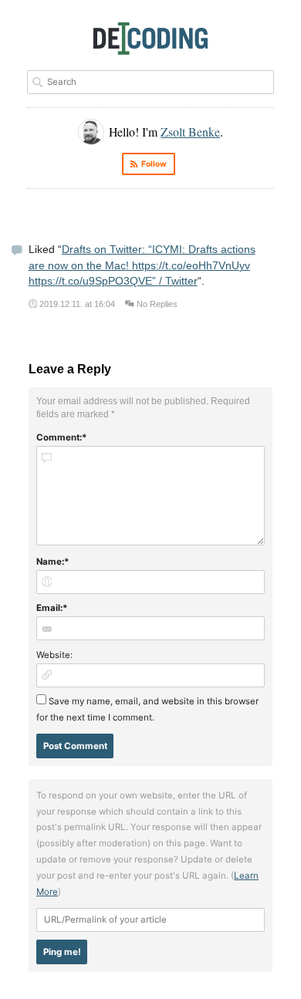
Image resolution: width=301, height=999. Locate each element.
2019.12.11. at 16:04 (77, 304)
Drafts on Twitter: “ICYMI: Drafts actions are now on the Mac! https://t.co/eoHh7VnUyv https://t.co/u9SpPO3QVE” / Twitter (142, 265)
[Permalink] (17, 251)
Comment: (59, 437)
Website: (54, 655)
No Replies (157, 304)
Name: (50, 561)
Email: (49, 607)
